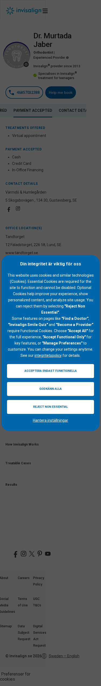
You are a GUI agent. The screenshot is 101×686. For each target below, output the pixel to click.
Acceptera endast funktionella (51, 371)
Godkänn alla (50, 389)
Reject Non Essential (50, 407)
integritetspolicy (48, 355)
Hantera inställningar (50, 420)
